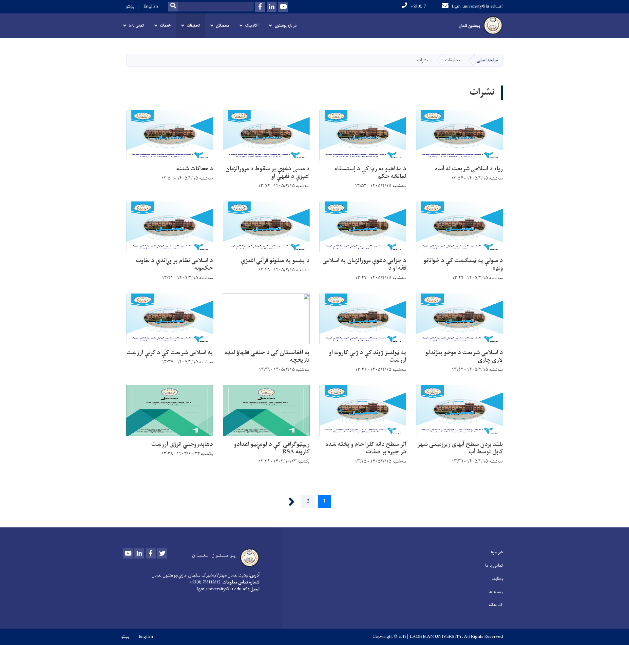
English (150, 6)
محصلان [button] (222, 25)
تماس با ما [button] (136, 25)
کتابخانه (496, 605)
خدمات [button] (165, 25)
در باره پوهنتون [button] (285, 25)
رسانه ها (495, 592)
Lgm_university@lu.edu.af (477, 6)
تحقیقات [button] (193, 25)
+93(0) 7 (418, 6)
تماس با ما (494, 565)
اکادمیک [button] (251, 25)
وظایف (497, 579)
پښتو (130, 6)
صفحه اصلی (487, 60)
